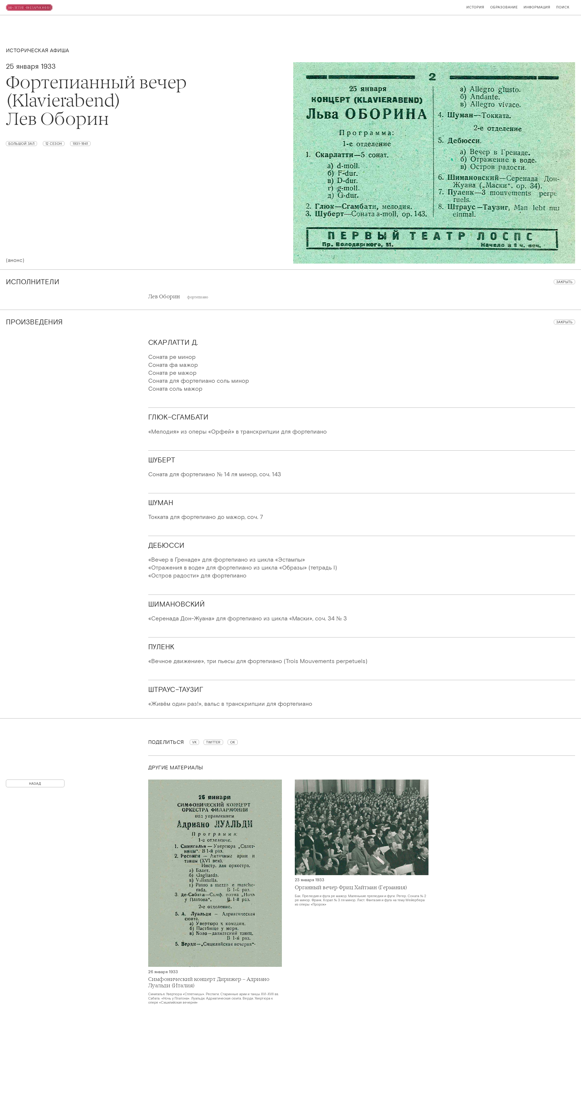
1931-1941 (80, 144)
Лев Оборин (178, 296)
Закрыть (564, 282)
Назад (35, 783)
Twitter (213, 742)
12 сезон (53, 144)
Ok (232, 742)
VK (194, 742)
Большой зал (21, 144)
